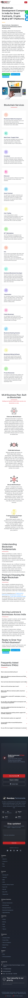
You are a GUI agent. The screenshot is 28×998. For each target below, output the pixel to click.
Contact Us (4, 861)
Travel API (4, 877)
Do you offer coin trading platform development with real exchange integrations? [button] (13, 702)
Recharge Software (6, 907)
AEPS (3, 882)
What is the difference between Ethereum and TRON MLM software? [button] (13, 677)
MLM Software (5, 905)
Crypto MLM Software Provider (18, 596)
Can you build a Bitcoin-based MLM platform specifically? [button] (11, 723)
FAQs (3, 866)
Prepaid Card (5, 894)
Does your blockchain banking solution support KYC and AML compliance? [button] (13, 713)
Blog (3, 863)
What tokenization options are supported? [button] (11, 718)
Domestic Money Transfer (8, 884)
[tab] (14, 672)
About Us (4, 859)
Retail (3, 924)
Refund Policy (5, 944)
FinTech (4, 919)
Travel (3, 926)
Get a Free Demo (6, 74)
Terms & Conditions (6, 942)
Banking (4, 921)
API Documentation (6, 956)
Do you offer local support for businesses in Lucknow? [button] (14, 728)
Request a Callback (15, 74)
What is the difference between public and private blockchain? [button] (13, 691)
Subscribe (14, 843)
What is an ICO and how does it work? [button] (10, 686)
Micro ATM (4, 891)
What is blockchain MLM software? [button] (9, 672)
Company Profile (6, 937)
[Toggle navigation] (25, 2)
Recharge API (5, 874)
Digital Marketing (6, 912)
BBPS (3, 879)
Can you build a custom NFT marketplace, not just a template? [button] (13, 697)
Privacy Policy (5, 940)
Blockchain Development (7, 910)
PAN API (4, 889)
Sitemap (4, 947)
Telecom (4, 929)
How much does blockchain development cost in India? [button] (14, 681)
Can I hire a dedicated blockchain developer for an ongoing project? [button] (13, 708)
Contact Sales (6, 76)
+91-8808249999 (7, 968)
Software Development (7, 902)
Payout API (4, 887)
